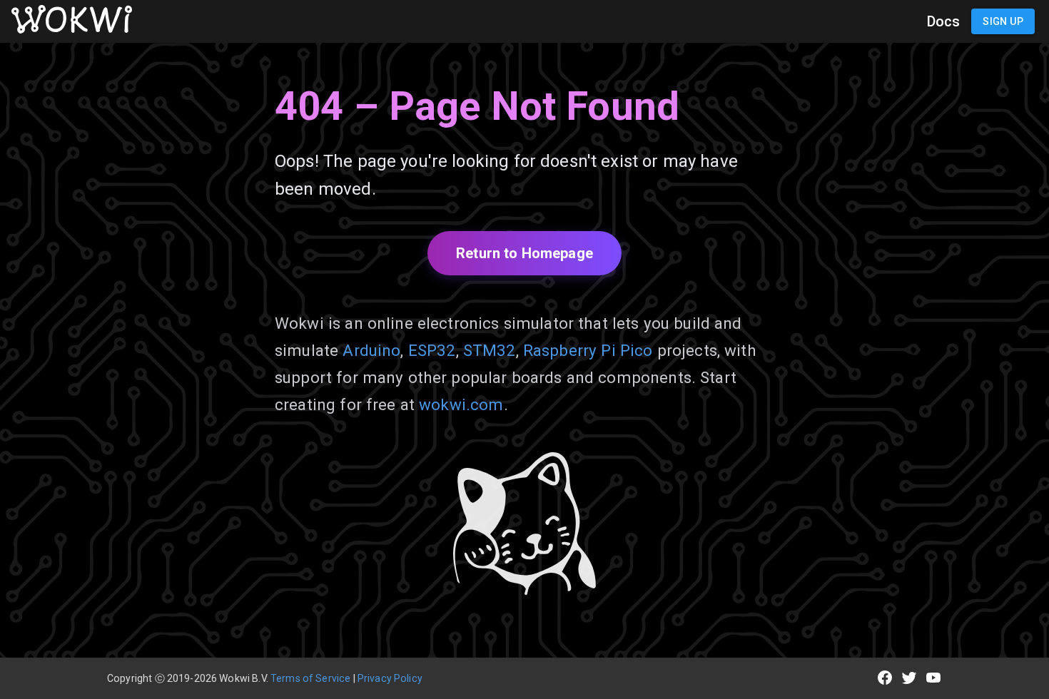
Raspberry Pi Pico (588, 350)
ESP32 (432, 350)
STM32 (489, 350)
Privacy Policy (390, 678)
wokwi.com (461, 404)
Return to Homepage (524, 253)
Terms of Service (310, 678)
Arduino (371, 350)
